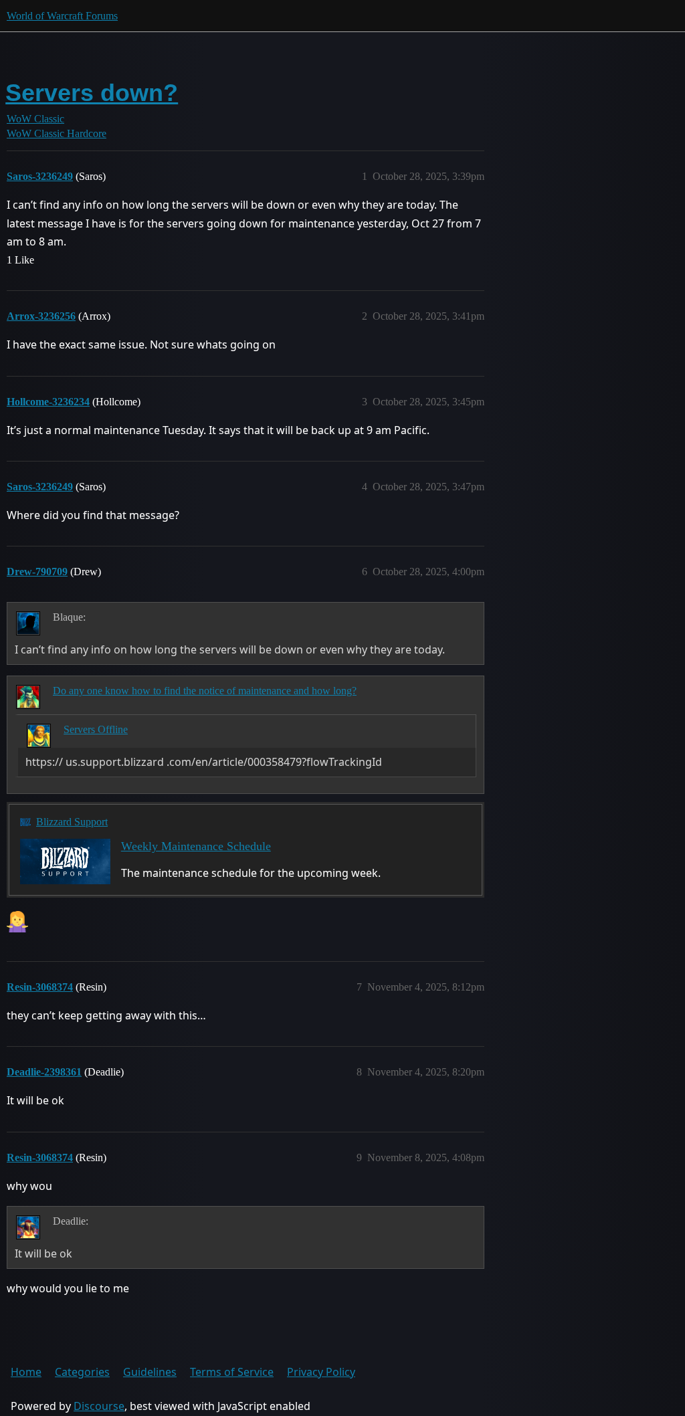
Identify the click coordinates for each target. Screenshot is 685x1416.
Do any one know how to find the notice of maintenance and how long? (205, 690)
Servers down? (91, 92)
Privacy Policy (321, 1371)
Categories (82, 1371)
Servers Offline (96, 729)
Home (26, 1371)
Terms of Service (232, 1371)
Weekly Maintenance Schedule (196, 846)
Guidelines (150, 1371)
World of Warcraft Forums (62, 15)
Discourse (99, 1406)
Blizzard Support (72, 821)
